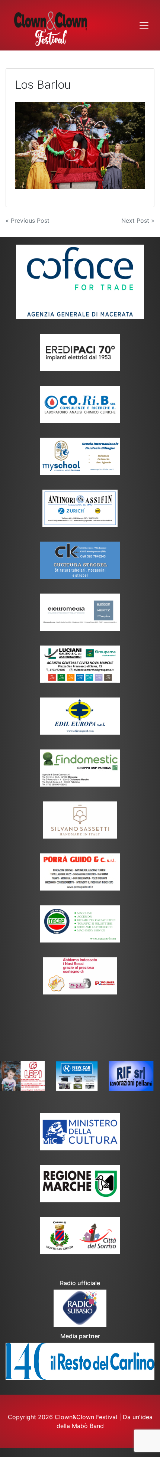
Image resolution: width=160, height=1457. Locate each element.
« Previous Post (27, 220)
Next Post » (137, 220)
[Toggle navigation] (144, 25)
